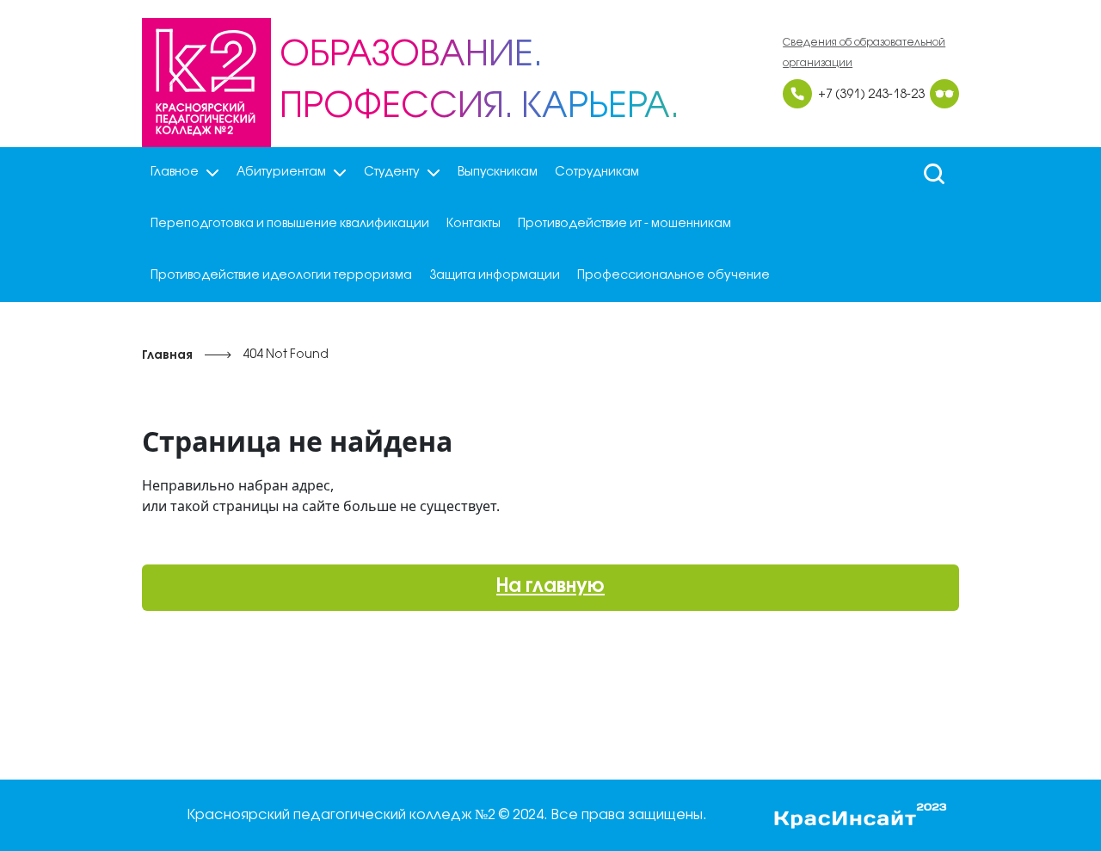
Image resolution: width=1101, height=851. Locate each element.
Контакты (473, 224)
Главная (167, 355)
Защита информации (494, 275)
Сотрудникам (597, 172)
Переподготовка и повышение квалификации (290, 224)
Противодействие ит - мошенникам (624, 224)
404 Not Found (286, 355)
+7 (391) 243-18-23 (871, 95)
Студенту (392, 172)
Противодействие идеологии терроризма (281, 275)
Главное (175, 172)
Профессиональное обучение (673, 275)
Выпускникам (498, 172)
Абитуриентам (281, 172)
